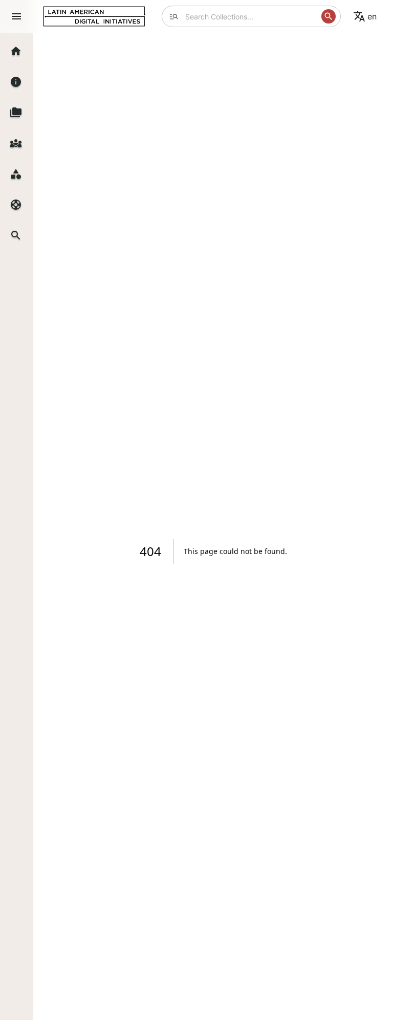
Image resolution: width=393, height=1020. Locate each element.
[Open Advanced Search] (174, 16)
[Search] (328, 16)
